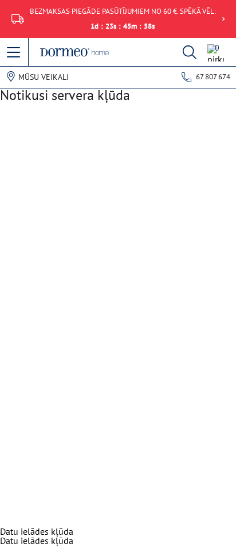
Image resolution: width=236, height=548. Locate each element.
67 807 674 (213, 77)
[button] (14, 53)
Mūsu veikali (43, 77)
